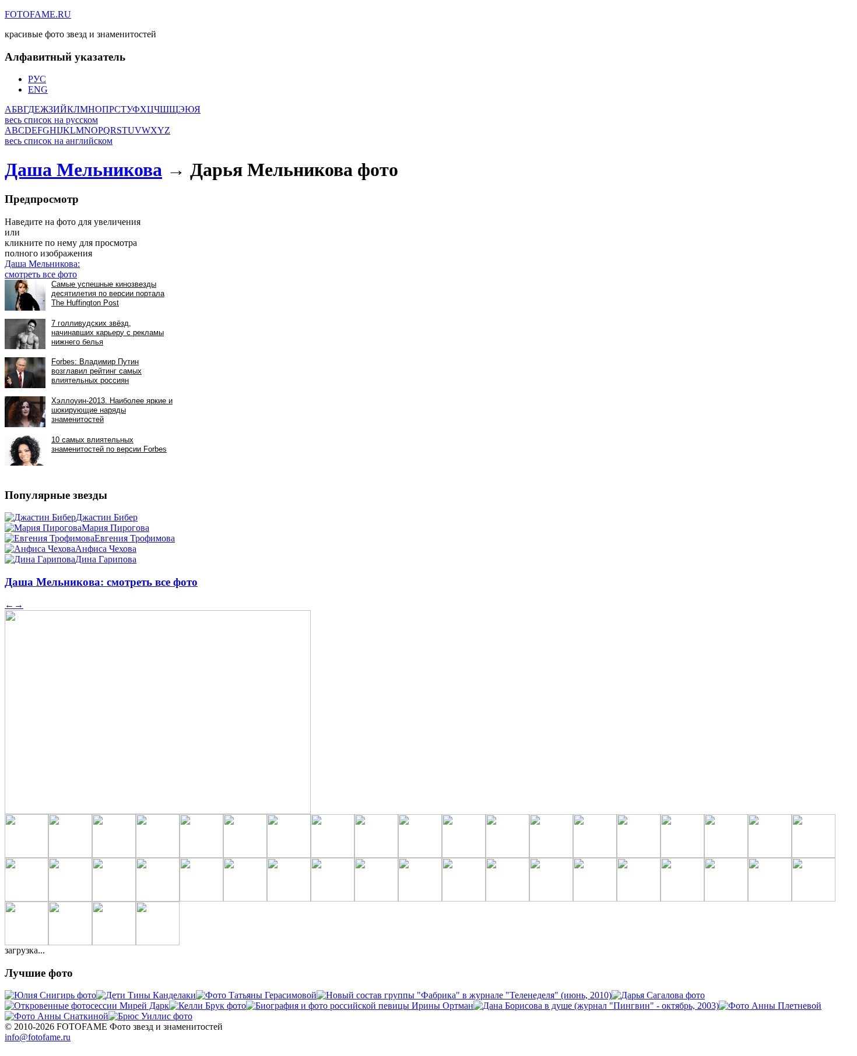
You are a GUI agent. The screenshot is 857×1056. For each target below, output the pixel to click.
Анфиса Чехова (105, 549)
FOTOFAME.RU (38, 14)
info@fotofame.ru (38, 1037)
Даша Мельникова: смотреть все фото (42, 269)
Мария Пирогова (115, 528)
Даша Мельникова (83, 169)
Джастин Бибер (107, 517)
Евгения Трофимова (134, 538)
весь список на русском (51, 120)
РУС (37, 79)
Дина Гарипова (105, 559)
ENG (38, 89)
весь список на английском (59, 141)
